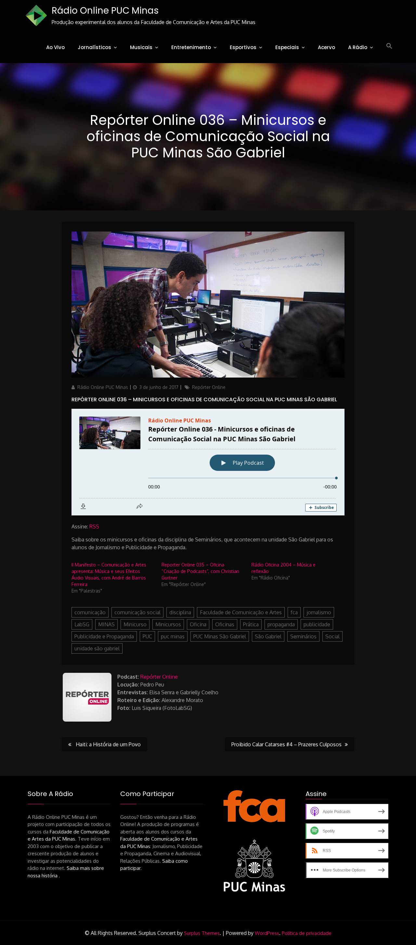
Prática (251, 624)
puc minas (173, 636)
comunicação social (137, 612)
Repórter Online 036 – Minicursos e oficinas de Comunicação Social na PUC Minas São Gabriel (204, 399)
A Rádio (357, 47)
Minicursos (168, 624)
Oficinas (224, 624)
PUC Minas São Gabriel (219, 636)
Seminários (303, 636)
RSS (94, 526)
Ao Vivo (55, 47)
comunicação (90, 612)
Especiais (287, 47)
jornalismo (318, 612)
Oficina (198, 624)
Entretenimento (191, 47)
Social (332, 636)
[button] (389, 46)
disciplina (180, 612)
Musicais (141, 47)
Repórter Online (209, 387)
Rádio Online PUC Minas (105, 10)
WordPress (267, 933)
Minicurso (135, 624)
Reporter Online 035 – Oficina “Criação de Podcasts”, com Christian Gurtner (200, 571)
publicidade (317, 624)
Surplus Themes (202, 933)
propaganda (281, 624)
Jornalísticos (94, 47)
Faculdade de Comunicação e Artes (241, 612)
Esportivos (243, 47)
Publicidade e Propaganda (104, 636)
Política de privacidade (307, 933)
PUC (147, 636)
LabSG (81, 624)
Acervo (326, 47)
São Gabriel (268, 636)
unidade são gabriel (97, 648)
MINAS (106, 624)
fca (294, 612)
